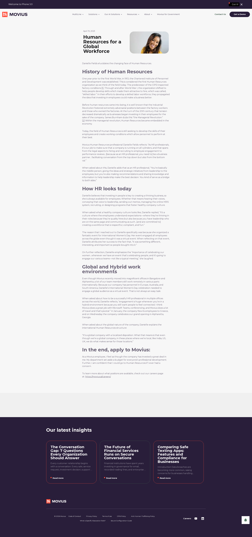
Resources (132, 14)
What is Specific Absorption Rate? (93, 521)
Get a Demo (240, 14)
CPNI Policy (121, 516)
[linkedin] (202, 518)
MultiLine (76, 14)
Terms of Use (107, 516)
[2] (83, 120)
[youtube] (195, 518)
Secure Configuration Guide (121, 521)
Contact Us (220, 14)
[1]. (102, 88)
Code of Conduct (74, 516)
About (147, 14)
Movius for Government (168, 14)
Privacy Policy (91, 516)
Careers (187, 518)
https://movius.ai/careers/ (98, 376)
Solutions (92, 14)
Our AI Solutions (112, 14)
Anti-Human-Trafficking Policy (143, 516)
